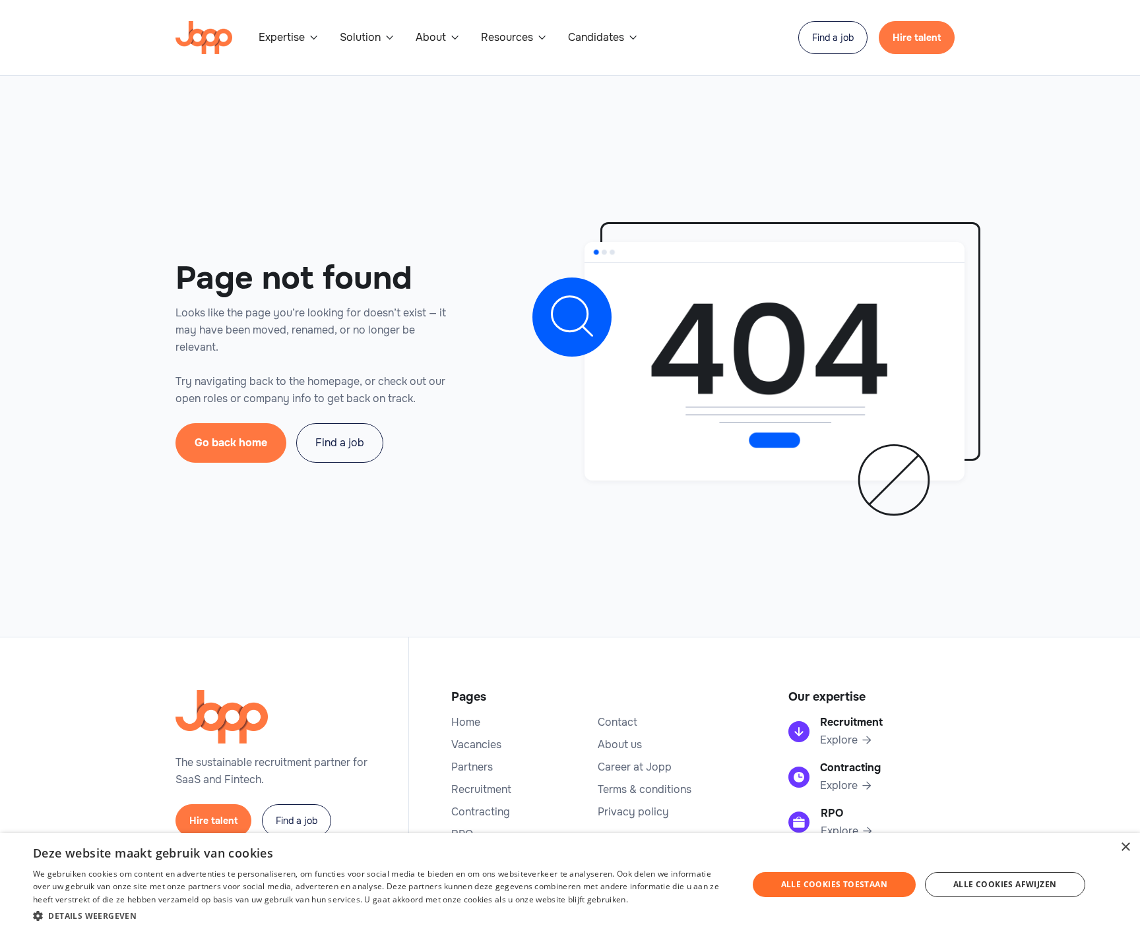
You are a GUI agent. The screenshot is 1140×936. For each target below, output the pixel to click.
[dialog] (570, 884)
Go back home (231, 443)
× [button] (1125, 847)
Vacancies (476, 745)
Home (465, 722)
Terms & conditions (644, 790)
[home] (203, 37)
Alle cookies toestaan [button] (834, 884)
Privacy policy (633, 812)
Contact (617, 722)
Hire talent (917, 38)
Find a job (833, 38)
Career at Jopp (635, 767)
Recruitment (481, 790)
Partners (472, 767)
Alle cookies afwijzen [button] (1004, 884)
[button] (289, 38)
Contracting (480, 812)
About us (620, 745)
